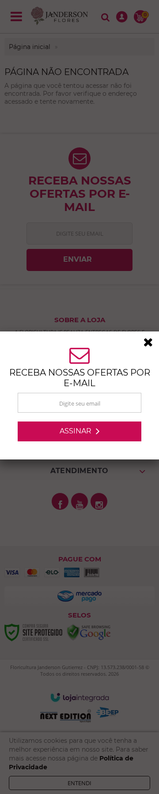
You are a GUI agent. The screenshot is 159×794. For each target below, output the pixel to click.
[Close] (151, 345)
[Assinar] (79, 433)
